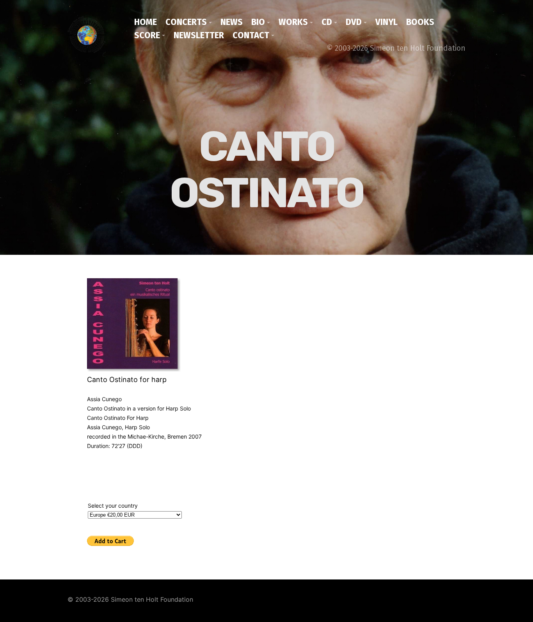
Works (293, 21)
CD (327, 21)
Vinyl (386, 21)
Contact (251, 35)
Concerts (186, 21)
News (231, 21)
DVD (354, 21)
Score (147, 35)
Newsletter (199, 35)
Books (420, 21)
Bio (258, 21)
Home (145, 21)
